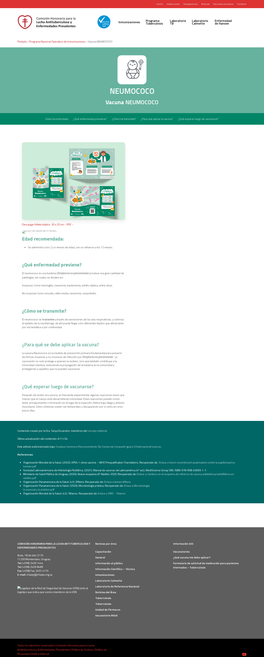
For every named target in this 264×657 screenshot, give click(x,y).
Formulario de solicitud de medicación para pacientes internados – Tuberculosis (206, 565)
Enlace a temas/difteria (117, 482)
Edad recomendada (57, 119)
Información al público (109, 563)
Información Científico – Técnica (115, 569)
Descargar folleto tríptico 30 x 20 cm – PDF (46, 224)
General (100, 557)
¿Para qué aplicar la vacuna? (157, 119)
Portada (21, 41)
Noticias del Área (105, 592)
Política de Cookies (82, 650)
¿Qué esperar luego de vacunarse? (198, 119)
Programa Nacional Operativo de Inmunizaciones (57, 41)
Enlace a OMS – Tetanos (112, 493)
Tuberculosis (103, 598)
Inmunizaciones (104, 575)
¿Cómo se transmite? (124, 119)
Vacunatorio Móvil (106, 615)
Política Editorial (40, 654)
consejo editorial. (97, 431)
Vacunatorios (181, 551)
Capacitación (103, 551)
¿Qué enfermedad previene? (90, 119)
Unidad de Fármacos (107, 610)
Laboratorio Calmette (108, 581)
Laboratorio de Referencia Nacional (117, 586)
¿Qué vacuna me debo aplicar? (191, 557)
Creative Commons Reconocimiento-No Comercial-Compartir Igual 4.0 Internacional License (108, 447)
